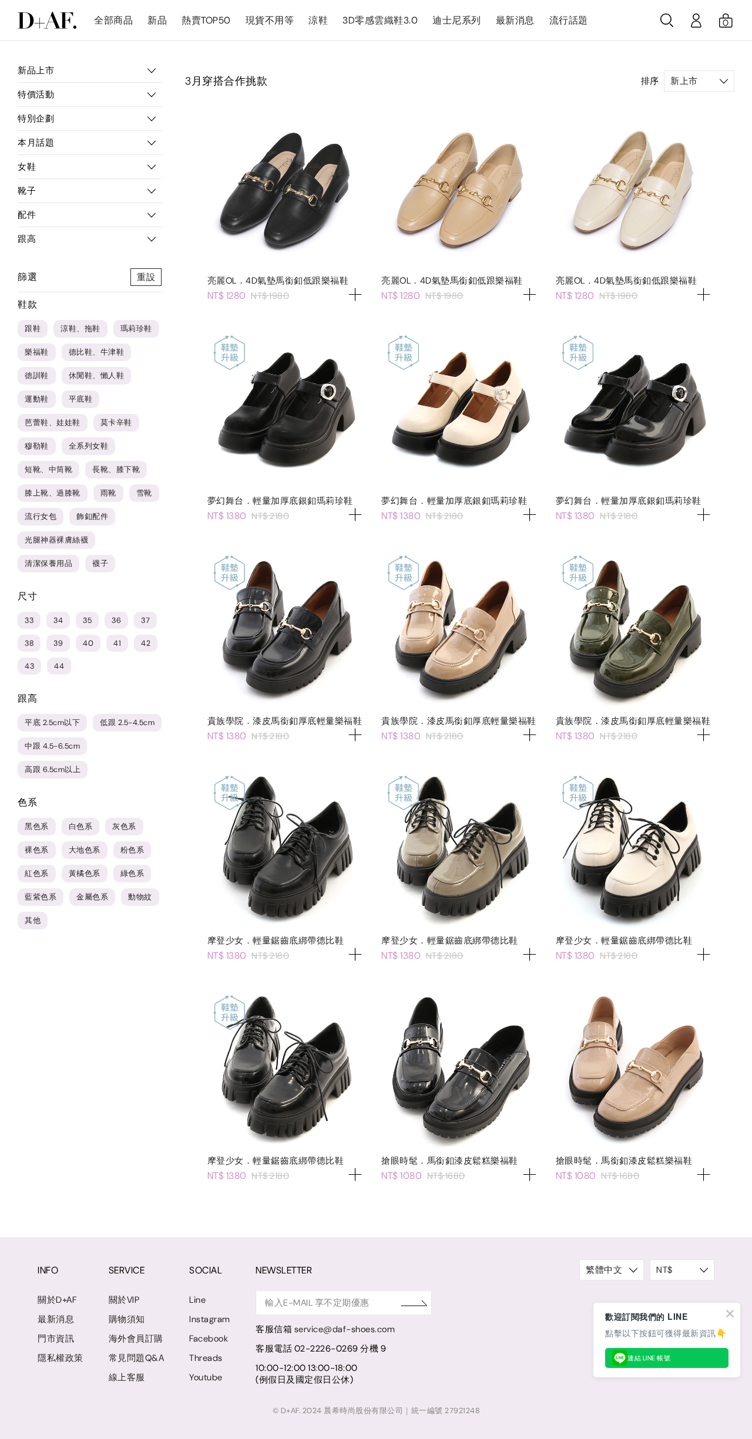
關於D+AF (57, 1300)
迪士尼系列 (456, 20)
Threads (206, 1358)
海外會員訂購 (136, 1338)
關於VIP (124, 1300)
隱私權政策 (60, 1358)
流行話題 (568, 20)
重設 (146, 277)
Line (197, 1300)
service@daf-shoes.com (344, 1329)
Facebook (208, 1338)
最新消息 (515, 20)
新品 (157, 20)
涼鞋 (318, 20)
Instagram (209, 1319)
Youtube (206, 1377)
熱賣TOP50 (206, 20)
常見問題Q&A (136, 1358)
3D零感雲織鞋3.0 (380, 20)
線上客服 (127, 1377)
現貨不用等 (270, 20)
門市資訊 (56, 1338)
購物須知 (127, 1319)
